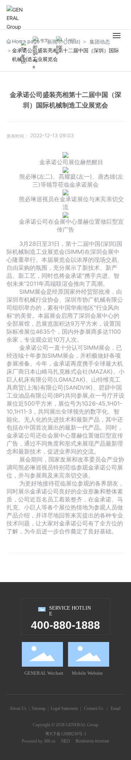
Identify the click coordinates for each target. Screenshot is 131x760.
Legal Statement (64, 708)
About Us (18, 708)
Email (115, 708)
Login (71, 39)
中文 (44, 40)
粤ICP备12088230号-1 (65, 733)
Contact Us (93, 708)
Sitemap (38, 708)
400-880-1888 (65, 625)
